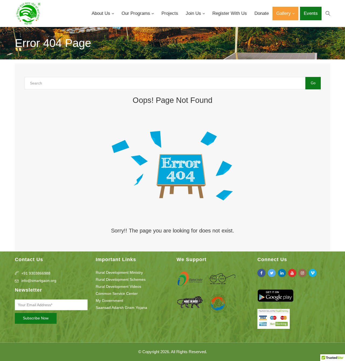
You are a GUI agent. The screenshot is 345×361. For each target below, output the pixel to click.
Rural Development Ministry (119, 272)
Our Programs (136, 13)
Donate (261, 13)
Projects (169, 13)
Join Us (194, 13)
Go (313, 83)
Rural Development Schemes (121, 279)
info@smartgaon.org (38, 280)
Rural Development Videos (118, 286)
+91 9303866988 (35, 273)
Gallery (284, 13)
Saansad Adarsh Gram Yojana (121, 307)
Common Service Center (117, 293)
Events (311, 13)
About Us (102, 13)
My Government (109, 300)
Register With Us (229, 13)
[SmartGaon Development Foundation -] (28, 13)
